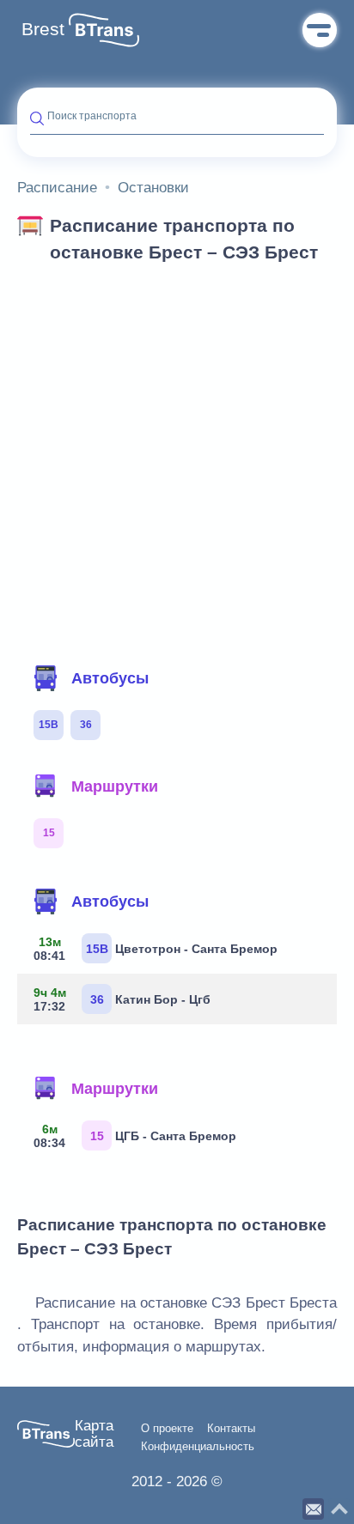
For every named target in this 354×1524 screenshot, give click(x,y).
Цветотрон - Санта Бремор (156, 948)
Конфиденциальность (197, 1447)
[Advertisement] (177, 458)
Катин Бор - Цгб (122, 999)
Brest (42, 29)
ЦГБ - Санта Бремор (135, 1136)
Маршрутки (114, 786)
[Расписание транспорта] (104, 30)
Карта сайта (94, 1434)
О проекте (167, 1429)
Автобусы (110, 678)
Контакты (231, 1429)
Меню (319, 30)
